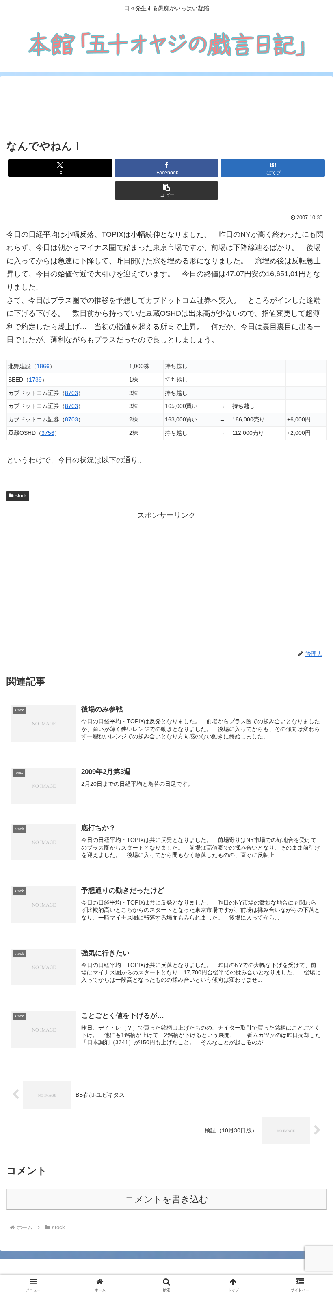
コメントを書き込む (166, 1199)
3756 (47, 432)
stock (21, 496)
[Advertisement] (166, 107)
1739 (35, 379)
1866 (43, 366)
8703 (71, 393)
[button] (166, 190)
